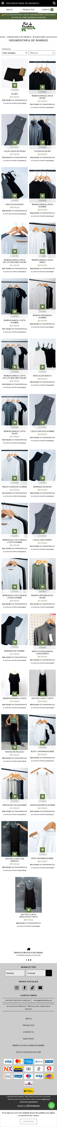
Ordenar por (6, 49)
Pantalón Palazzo (14, 752)
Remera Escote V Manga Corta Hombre (15, 541)
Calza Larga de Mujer (15, 151)
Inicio (2, 37)
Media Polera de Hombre (14, 487)
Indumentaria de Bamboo (19, 37)
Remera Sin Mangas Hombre (42, 316)
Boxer (15, 94)
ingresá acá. (46, 1099)
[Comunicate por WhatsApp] (51, 1105)
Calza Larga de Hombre (42, 431)
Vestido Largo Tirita (42, 698)
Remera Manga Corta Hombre (15, 321)
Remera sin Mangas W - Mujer (42, 596)
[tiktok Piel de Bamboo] (32, 988)
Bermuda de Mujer (42, 487)
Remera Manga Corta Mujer (15, 432)
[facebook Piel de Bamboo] (25, 988)
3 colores (14, 147)
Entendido (28, 1121)
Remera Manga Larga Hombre (42, 205)
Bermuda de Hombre (15, 651)
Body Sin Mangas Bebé (42, 858)
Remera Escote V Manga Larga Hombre (15, 596)
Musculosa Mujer (14, 204)
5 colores (14, 90)
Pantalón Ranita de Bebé (42, 805)
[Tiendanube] (28, 1106)
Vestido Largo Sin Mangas (14, 860)
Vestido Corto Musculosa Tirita (28, 915)
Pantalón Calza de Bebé (15, 805)
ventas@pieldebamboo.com (42, 1000)
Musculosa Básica (42, 376)
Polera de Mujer (42, 151)
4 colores (14, 200)
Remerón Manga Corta (14, 698)
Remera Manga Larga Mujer (42, 97)
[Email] (40, 988)
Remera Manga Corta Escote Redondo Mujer (14, 377)
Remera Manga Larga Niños (42, 261)
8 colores (14, 801)
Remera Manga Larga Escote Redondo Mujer (14, 261)
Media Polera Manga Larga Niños (42, 652)
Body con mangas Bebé (42, 751)
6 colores (42, 200)
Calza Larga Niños (42, 540)
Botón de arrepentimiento (29, 1102)
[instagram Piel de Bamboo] (17, 988)
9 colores (42, 92)
